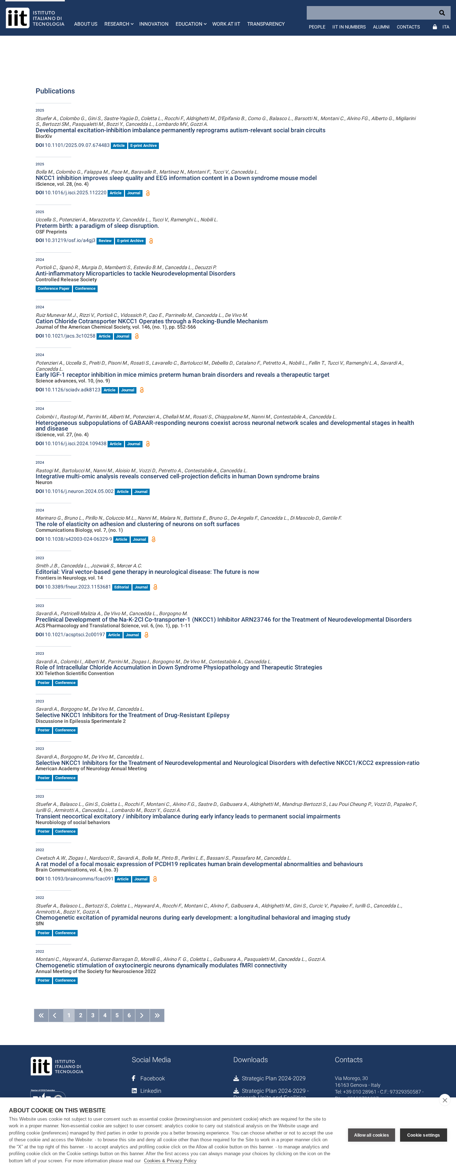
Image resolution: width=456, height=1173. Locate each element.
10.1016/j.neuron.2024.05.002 (75, 491)
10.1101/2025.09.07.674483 (73, 145)
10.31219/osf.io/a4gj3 (65, 240)
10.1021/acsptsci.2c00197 (70, 634)
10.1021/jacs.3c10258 (65, 336)
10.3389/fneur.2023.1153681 (73, 587)
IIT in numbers (349, 27)
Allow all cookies (371, 1135)
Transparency (266, 24)
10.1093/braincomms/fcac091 (75, 878)
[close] (445, 1100)
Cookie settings (423, 1135)
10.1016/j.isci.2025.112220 (71, 192)
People (317, 27)
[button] (118, 18)
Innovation (154, 24)
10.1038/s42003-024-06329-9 (74, 539)
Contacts (408, 27)
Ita (445, 27)
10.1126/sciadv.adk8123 (68, 389)
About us (85, 24)
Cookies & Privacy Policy (170, 1160)
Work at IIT (226, 24)
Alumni (381, 27)
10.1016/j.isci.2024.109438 (71, 443)
